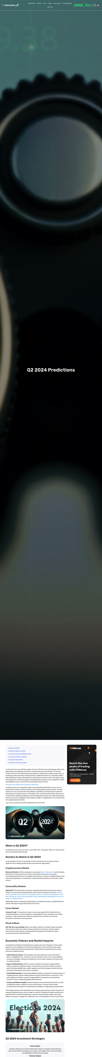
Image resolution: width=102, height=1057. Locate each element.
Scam (44, 3)
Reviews (39, 3)
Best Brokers (31, 3)
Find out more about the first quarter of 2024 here (22, 784)
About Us (50, 7)
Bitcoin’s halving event (47, 872)
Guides (50, 3)
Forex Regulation (67, 3)
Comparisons (57, 3)
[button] (98, 5)
